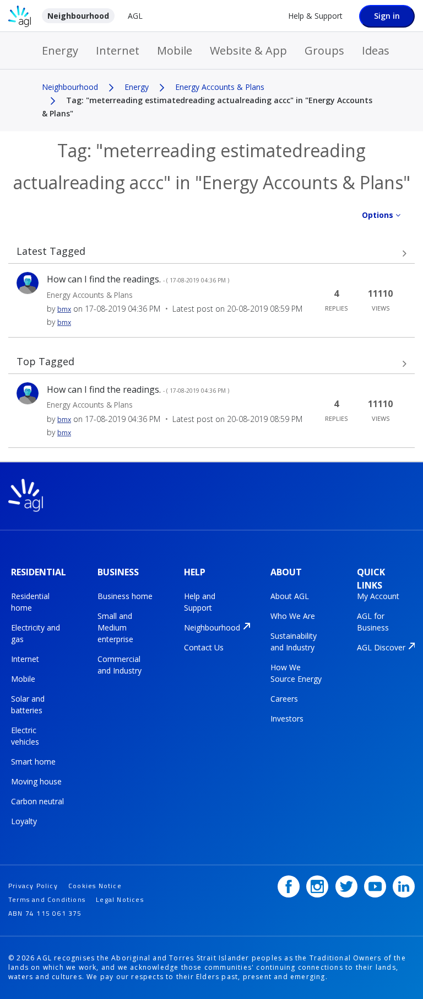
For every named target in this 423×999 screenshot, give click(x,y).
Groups (324, 50)
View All (211, 253)
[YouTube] (375, 886)
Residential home (30, 602)
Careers (284, 698)
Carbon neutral (37, 801)
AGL (135, 15)
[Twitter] (346, 886)
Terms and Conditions (46, 899)
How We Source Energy (296, 673)
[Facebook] (289, 886)
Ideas (375, 50)
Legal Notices (120, 899)
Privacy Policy (33, 885)
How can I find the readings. (138, 279)
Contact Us (204, 647)
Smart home (33, 761)
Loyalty (24, 821)
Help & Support (315, 15)
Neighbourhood (78, 15)
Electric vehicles (25, 736)
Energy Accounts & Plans (219, 87)
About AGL (289, 596)
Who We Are (292, 616)
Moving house (36, 781)
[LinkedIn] (404, 886)
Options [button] (377, 215)
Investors (286, 718)
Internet (117, 50)
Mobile (174, 50)
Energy (60, 50)
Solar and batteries (28, 704)
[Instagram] (317, 886)
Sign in (387, 15)
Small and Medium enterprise (115, 627)
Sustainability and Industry (293, 642)
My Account (378, 596)
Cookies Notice (95, 885)
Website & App (248, 50)
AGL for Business (373, 622)
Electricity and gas (35, 633)
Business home (125, 596)
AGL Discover (381, 647)
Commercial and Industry (119, 665)
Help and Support (199, 602)
